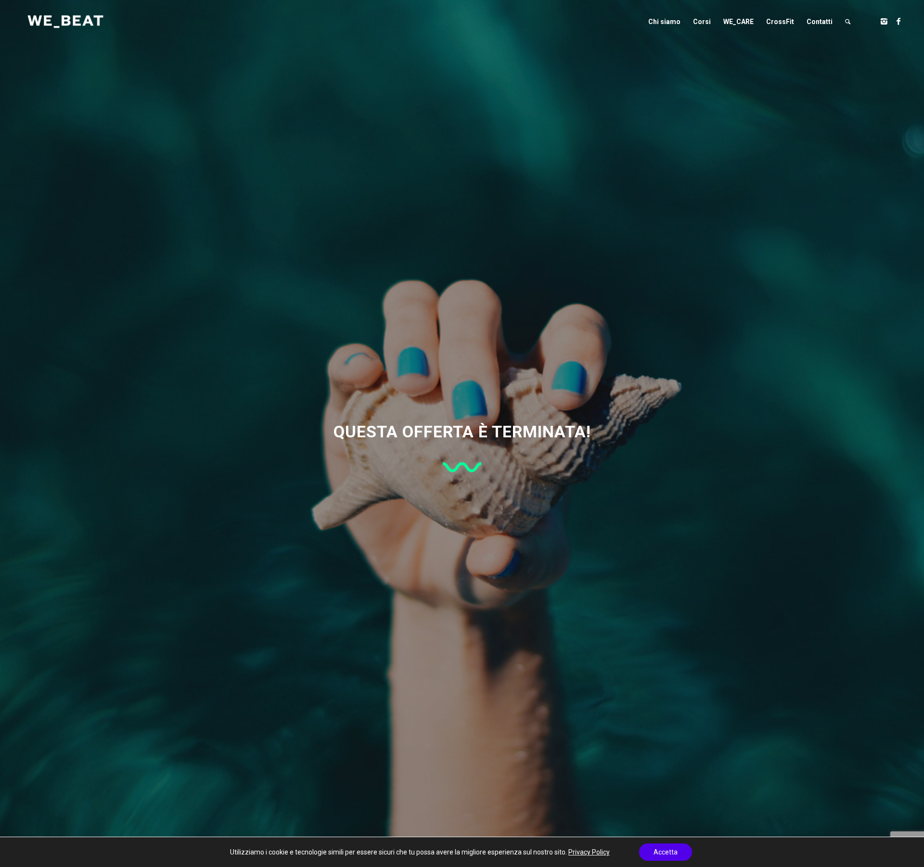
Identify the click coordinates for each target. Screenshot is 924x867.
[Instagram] (884, 21)
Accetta (666, 852)
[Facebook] (898, 21)
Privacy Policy (589, 852)
